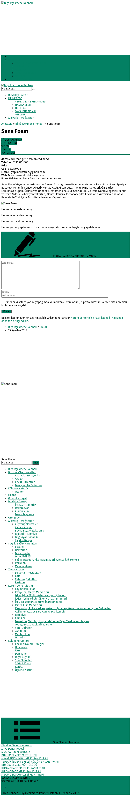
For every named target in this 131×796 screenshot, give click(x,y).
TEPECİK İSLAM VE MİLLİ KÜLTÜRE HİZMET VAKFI (30, 761)
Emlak (43, 327)
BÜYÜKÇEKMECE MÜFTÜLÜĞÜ (19, 755)
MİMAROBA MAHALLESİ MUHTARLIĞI (23, 774)
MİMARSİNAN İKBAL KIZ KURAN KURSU (24, 758)
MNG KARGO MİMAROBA (15, 752)
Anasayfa (6, 123)
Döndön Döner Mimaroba (16, 745)
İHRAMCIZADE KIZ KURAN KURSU (21, 771)
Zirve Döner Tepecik (13, 748)
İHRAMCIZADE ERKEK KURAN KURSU (23, 768)
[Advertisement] (65, 28)
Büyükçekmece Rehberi (29, 123)
